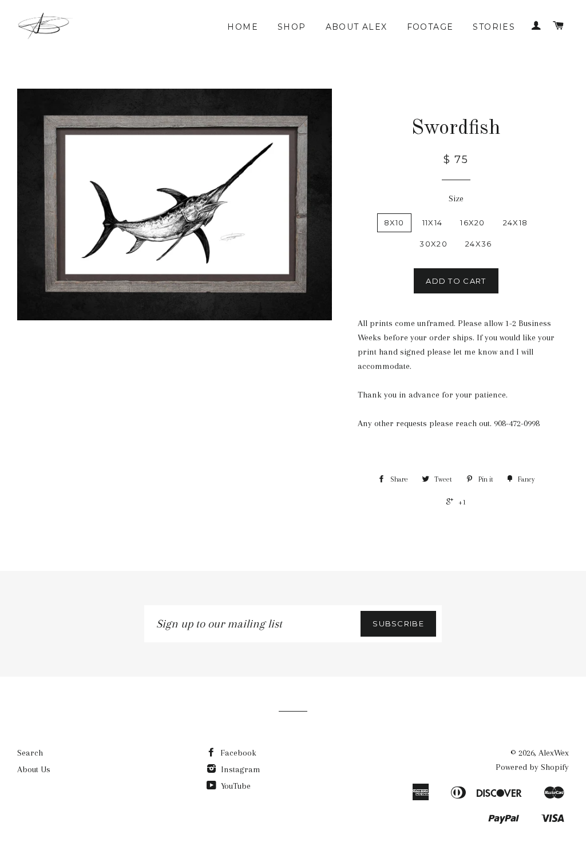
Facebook (237, 753)
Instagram (239, 769)
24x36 (478, 243)
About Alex (356, 27)
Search (30, 753)
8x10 (394, 222)
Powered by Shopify (532, 767)
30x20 (433, 243)
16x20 (472, 222)
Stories (494, 27)
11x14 (432, 222)
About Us (33, 769)
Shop (292, 27)
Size (456, 198)
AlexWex (554, 753)
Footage (430, 27)
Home (242, 27)
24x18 (515, 222)
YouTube (235, 786)
